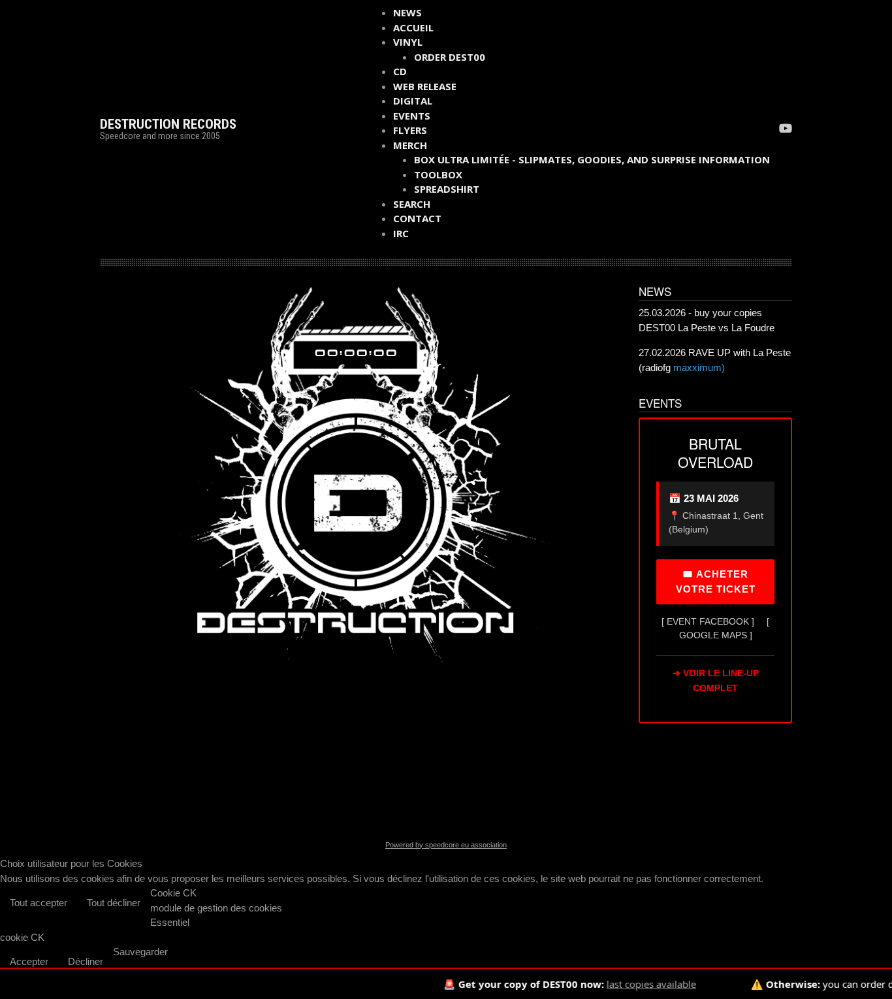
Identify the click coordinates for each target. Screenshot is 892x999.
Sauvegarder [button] (140, 951)
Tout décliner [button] (113, 902)
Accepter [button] (29, 961)
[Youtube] (785, 129)
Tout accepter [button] (38, 902)
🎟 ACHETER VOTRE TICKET (716, 581)
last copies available (627, 984)
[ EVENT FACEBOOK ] (707, 621)
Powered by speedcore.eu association (446, 845)
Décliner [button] (85, 961)
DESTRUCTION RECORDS (168, 124)
